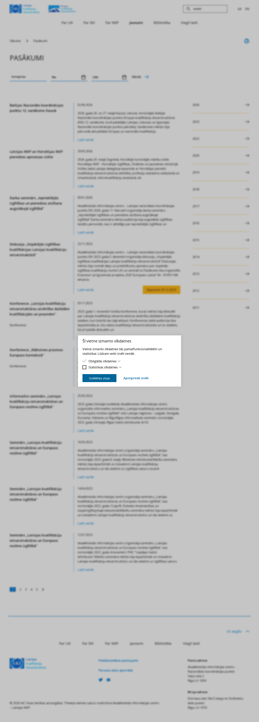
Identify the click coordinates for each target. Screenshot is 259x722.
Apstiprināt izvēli (135, 378)
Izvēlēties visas (99, 378)
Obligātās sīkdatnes (103, 361)
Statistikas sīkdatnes (103, 367)
